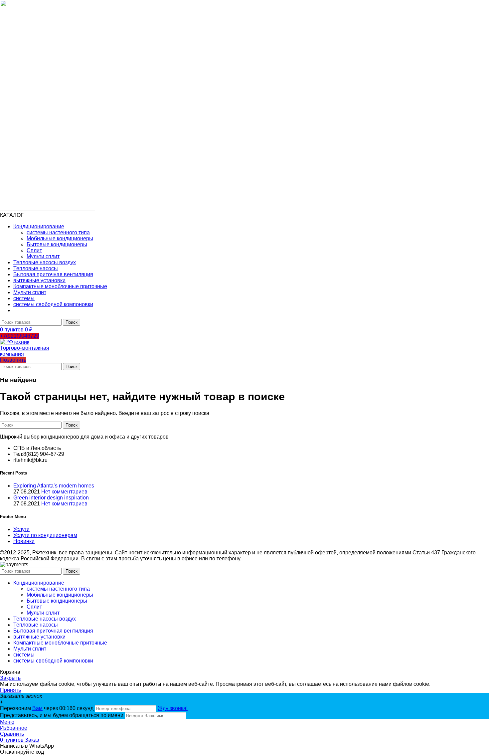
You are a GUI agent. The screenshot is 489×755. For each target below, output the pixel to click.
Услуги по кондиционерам (45, 535)
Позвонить (13, 360)
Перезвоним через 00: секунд (47, 708)
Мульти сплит (43, 256)
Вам (37, 708)
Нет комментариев (64, 491)
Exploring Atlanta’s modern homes (53, 485)
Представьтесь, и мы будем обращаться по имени (61, 715)
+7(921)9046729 (19, 336)
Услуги (21, 529)
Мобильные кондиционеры (60, 238)
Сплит (34, 250)
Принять (10, 690)
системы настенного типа (58, 232)
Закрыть (10, 678)
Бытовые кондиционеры (57, 244)
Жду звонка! (173, 708)
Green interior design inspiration (51, 497)
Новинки (24, 541)
